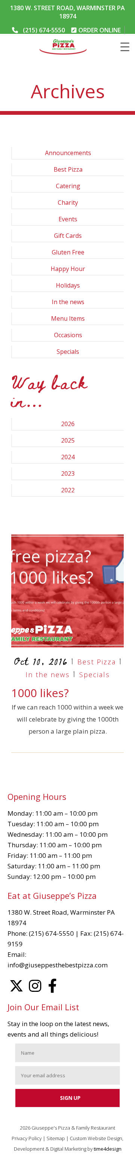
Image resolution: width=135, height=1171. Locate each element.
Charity (68, 202)
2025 (68, 440)
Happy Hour (68, 269)
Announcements (68, 153)
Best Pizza (68, 169)
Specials (68, 351)
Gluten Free (68, 252)
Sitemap (55, 1138)
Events (67, 219)
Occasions (68, 335)
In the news (68, 302)
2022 (68, 490)
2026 (68, 424)
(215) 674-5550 (44, 30)
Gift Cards (68, 235)
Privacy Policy (27, 1138)
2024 (68, 457)
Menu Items (68, 318)
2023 (68, 473)
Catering (68, 186)
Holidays (68, 285)
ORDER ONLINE (99, 30)
